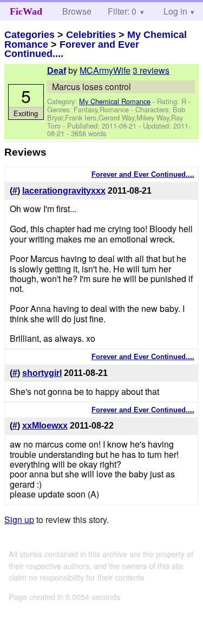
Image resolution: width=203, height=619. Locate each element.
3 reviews (151, 70)
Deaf (56, 70)
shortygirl (42, 373)
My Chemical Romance (114, 101)
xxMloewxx (45, 425)
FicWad (26, 11)
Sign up (19, 519)
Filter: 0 (122, 11)
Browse (76, 11)
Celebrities (91, 34)
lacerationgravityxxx (64, 190)
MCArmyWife (105, 70)
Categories (29, 34)
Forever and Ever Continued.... (71, 49)
